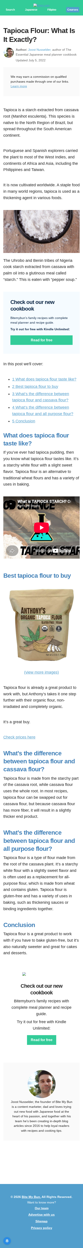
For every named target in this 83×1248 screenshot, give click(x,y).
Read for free (41, 340)
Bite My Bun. (31, 1197)
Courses (72, 9)
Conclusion (23, 421)
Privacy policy (41, 1228)
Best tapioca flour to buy (35, 386)
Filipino (51, 9)
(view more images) (41, 672)
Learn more (19, 86)
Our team (41, 1208)
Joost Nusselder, (39, 49)
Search (10, 9)
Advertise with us (41, 1214)
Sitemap (41, 1221)
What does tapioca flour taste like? (44, 379)
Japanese (31, 9)
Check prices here (19, 737)
